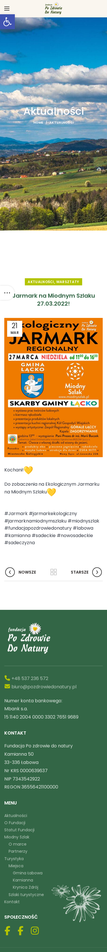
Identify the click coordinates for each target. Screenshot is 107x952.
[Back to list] (53, 572)
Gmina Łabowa (28, 873)
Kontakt (12, 902)
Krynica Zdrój (25, 887)
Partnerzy (18, 851)
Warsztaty (67, 281)
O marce (18, 844)
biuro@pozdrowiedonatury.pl (43, 686)
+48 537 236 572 (29, 678)
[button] (7, 21)
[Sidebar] (7, 293)
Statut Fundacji (19, 830)
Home (38, 122)
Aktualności (61, 122)
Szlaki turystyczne (26, 894)
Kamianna (23, 880)
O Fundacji (14, 823)
